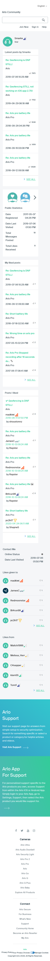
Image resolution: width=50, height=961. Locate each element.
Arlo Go (25, 873)
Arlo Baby (25, 888)
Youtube (28, 830)
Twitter (22, 830)
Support (25, 924)
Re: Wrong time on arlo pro (20, 333)
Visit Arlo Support (11, 747)
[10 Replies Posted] (25, 197)
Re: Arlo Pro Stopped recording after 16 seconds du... (20, 357)
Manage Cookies (41, 953)
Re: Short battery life (17, 314)
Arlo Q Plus (25, 883)
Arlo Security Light (25, 854)
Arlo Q (25, 878)
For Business (25, 914)
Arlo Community (11, 12)
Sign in (35, 27)
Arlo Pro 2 (25, 859)
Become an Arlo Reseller (25, 933)
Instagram (34, 830)
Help (44, 27)
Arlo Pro (10, 117)
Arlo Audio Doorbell (25, 850)
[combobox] (25, 20)
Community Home (25, 928)
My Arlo (4, 2)
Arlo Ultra (25, 845)
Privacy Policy (7, 952)
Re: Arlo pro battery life (18, 113)
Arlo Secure (25, 909)
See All (31, 179)
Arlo (8, 68)
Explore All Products (25, 892)
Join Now (23, 27)
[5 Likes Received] (13, 197)
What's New (25, 919)
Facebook (16, 830)
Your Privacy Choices (21, 953)
